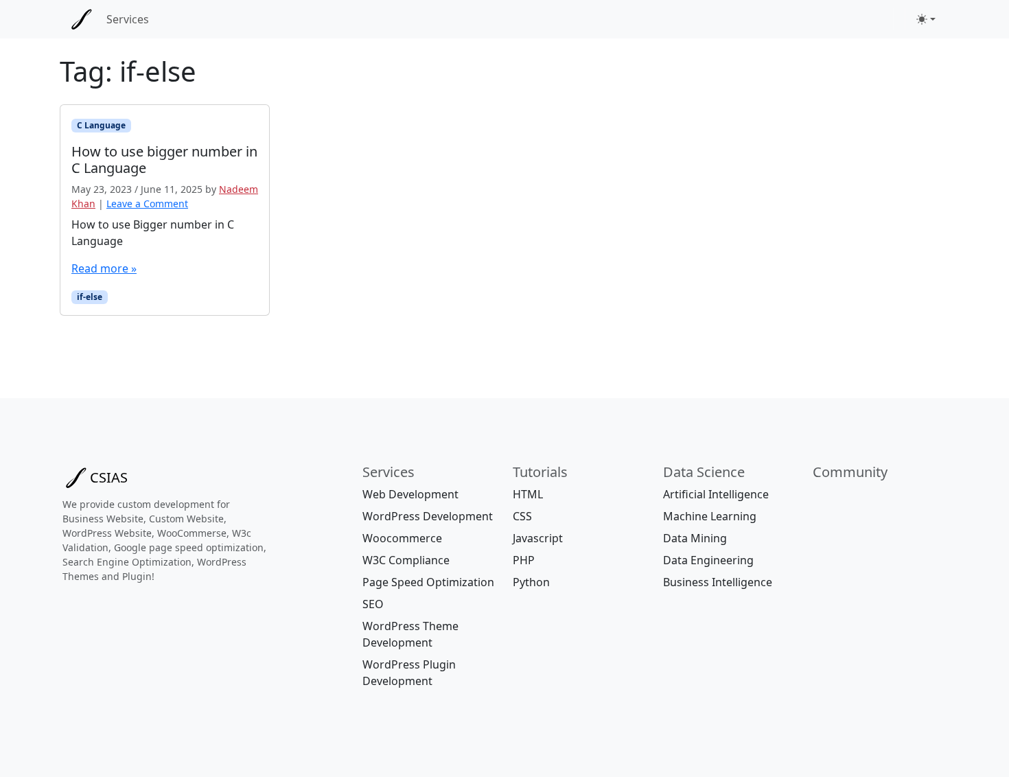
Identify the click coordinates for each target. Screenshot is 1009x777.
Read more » (104, 268)
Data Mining (695, 538)
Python (531, 582)
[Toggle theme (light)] (926, 19)
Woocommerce (402, 538)
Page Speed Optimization (428, 582)
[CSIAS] (81, 19)
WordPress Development (427, 516)
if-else (89, 297)
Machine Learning (709, 516)
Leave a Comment (147, 203)
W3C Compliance (406, 560)
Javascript (538, 538)
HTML (528, 494)
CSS (522, 516)
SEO (373, 604)
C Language (101, 125)
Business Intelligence (717, 582)
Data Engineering (708, 560)
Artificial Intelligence (716, 494)
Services (127, 19)
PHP (524, 560)
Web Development (410, 494)
